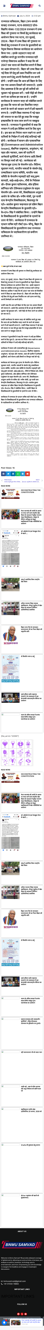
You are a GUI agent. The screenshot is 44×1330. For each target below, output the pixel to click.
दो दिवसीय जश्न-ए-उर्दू (27, 656)
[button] (39, 5)
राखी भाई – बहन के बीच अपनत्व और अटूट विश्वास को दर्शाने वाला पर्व (31, 1088)
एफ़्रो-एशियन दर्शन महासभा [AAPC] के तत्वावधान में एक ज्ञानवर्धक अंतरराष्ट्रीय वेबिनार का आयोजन (31, 697)
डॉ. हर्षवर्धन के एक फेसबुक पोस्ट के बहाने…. (31, 532)
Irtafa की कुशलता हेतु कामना (30, 1145)
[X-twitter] (22, 1314)
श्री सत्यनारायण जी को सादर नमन (31, 1052)
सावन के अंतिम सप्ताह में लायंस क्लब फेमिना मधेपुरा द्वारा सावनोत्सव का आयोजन (30, 717)
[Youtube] (25, 1314)
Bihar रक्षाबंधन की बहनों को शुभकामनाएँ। (30, 1196)
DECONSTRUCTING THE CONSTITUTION (30, 491)
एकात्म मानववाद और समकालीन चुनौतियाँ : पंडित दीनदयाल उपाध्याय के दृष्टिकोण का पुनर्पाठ (30, 1021)
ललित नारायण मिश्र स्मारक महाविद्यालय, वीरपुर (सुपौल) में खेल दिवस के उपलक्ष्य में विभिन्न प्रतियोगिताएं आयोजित (31, 606)
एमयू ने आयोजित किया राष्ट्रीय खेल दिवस (30, 580)
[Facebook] (18, 1314)
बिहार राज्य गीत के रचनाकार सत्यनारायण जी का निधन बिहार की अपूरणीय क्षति (31, 629)
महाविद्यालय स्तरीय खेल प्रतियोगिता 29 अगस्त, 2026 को (31, 1110)
